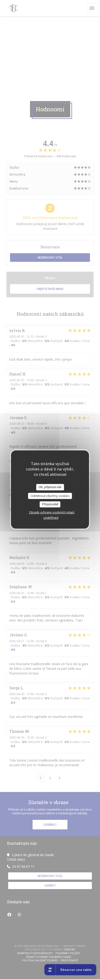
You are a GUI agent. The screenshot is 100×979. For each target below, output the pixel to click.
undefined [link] (50, 518)
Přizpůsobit (50, 504)
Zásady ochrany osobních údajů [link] (51, 512)
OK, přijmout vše (50, 487)
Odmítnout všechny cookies (50, 496)
